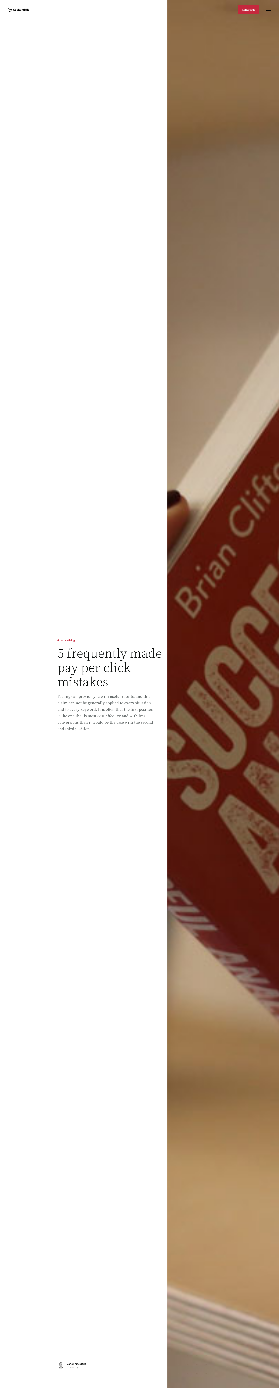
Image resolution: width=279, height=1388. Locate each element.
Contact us (248, 9)
